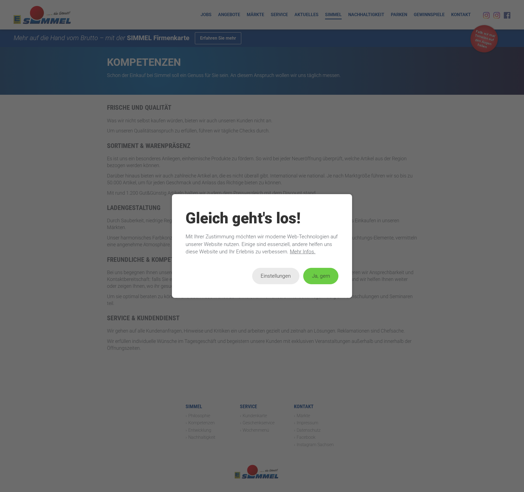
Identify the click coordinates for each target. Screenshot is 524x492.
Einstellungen (276, 276)
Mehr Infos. (302, 251)
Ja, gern (321, 276)
